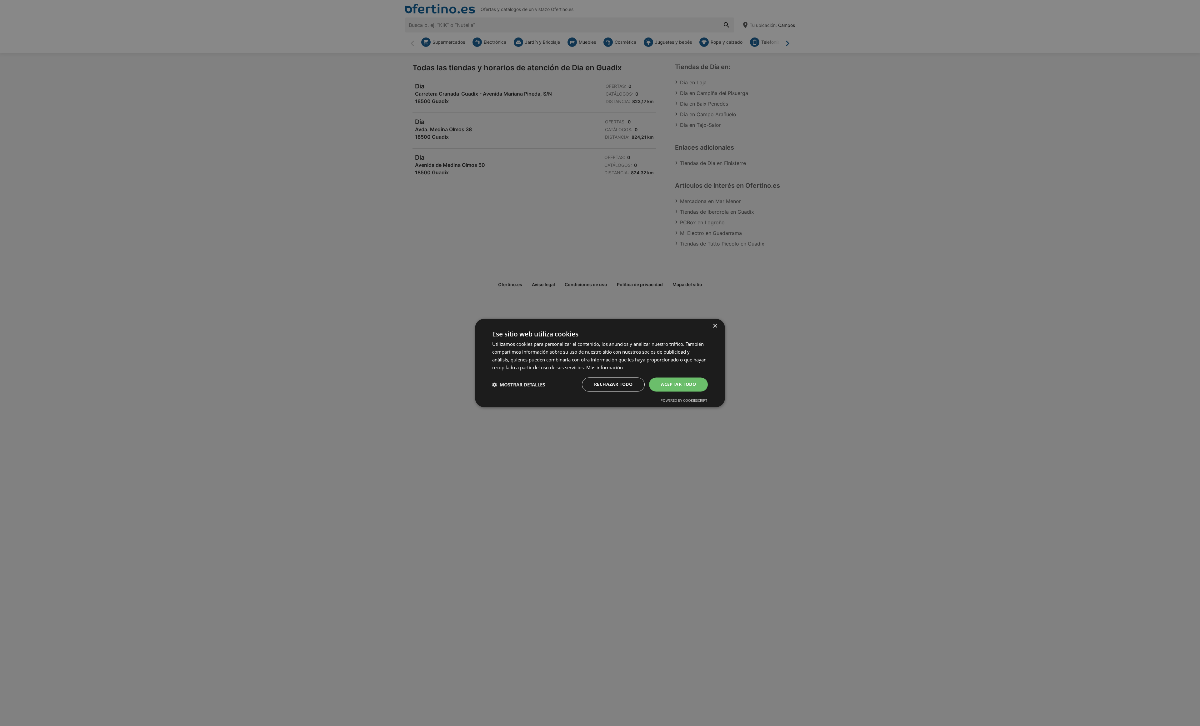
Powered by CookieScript (684, 400)
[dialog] (600, 363)
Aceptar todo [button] (678, 384)
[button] (518, 384)
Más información (604, 367)
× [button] (714, 326)
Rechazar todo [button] (613, 384)
